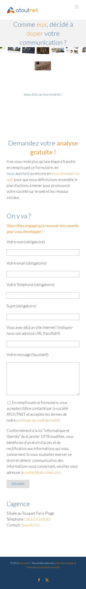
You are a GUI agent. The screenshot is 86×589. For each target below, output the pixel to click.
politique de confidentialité (38, 420)
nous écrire (30, 525)
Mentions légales (65, 563)
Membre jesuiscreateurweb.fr (43, 567)
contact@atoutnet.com (42, 472)
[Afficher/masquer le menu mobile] (77, 6)
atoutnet (24, 563)
